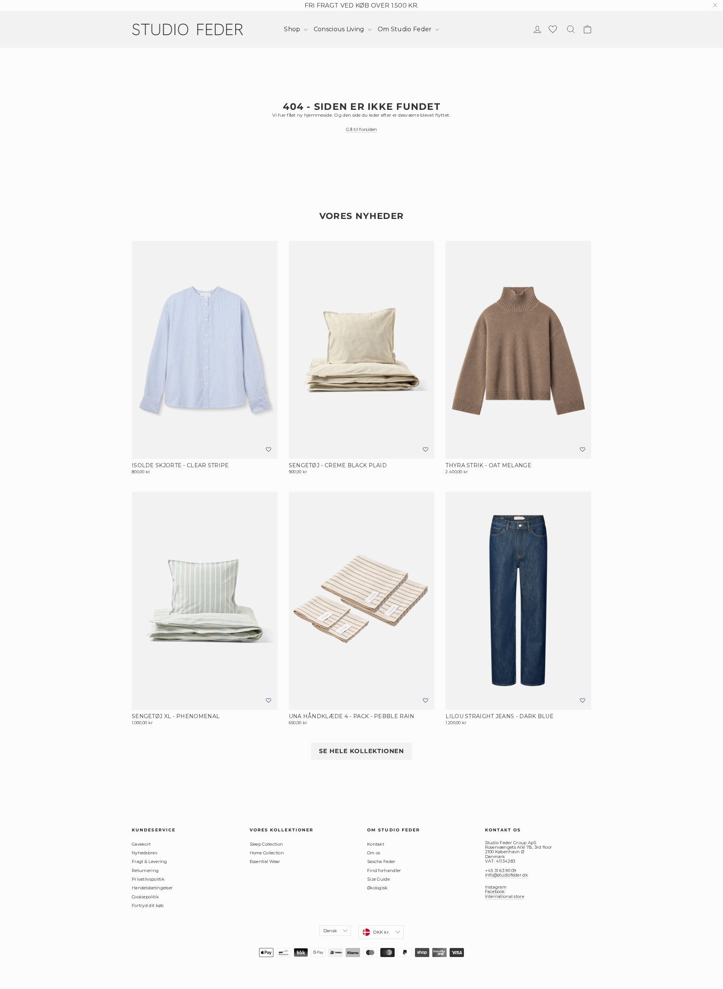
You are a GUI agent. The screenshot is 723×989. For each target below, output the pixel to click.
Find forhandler (384, 870)
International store (504, 896)
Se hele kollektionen (361, 751)
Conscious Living (340, 29)
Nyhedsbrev (144, 852)
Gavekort (141, 844)
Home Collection (267, 852)
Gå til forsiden (361, 129)
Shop (293, 29)
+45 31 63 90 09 (500, 870)
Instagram (496, 887)
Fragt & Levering (149, 861)
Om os (373, 852)
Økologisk (377, 887)
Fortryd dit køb (148, 905)
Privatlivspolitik (148, 879)
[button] (268, 450)
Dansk (330, 930)
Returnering (145, 870)
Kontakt (375, 844)
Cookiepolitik (145, 896)
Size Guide (378, 879)
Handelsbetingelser (152, 887)
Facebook (495, 891)
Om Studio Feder (405, 29)
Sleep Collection (266, 844)
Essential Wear (265, 861)
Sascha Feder (381, 861)
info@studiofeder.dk (506, 875)
